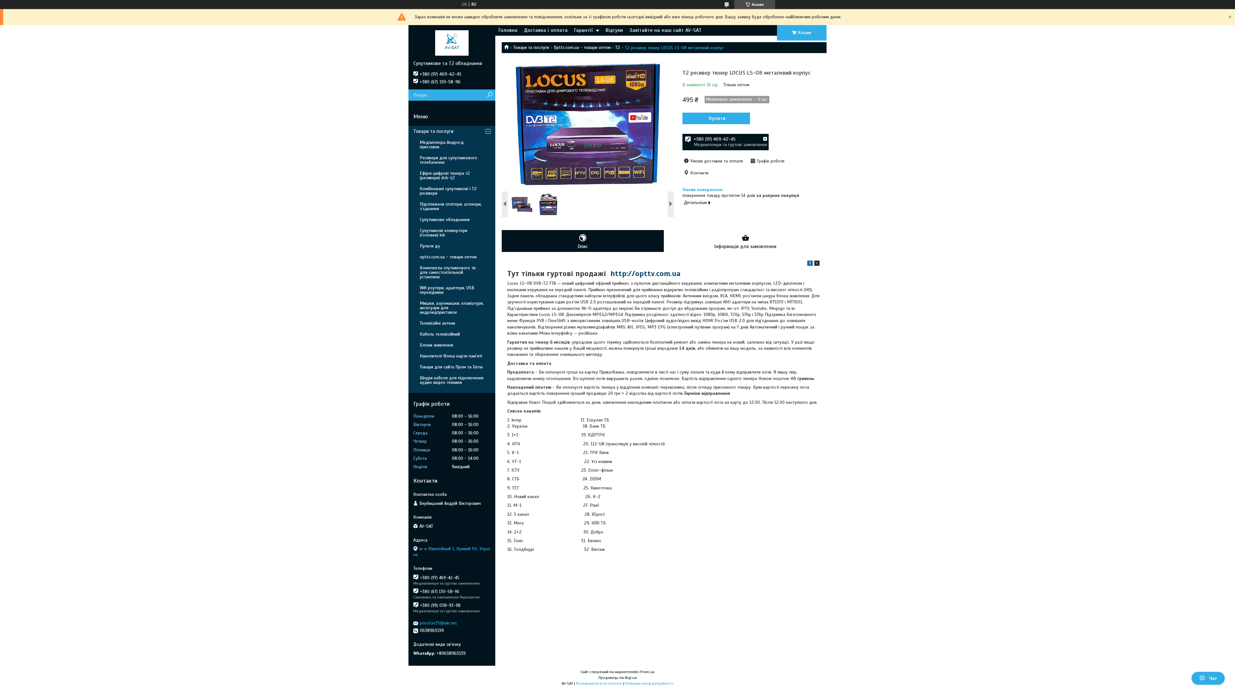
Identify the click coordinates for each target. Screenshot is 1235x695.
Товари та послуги (531, 47)
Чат (1213, 678)
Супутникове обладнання (445, 219)
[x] (816, 264)
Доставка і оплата (546, 30)
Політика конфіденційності (649, 683)
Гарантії (583, 30)
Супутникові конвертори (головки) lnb (443, 233)
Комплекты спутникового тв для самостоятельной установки (448, 272)
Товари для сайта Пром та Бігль (451, 367)
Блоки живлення (436, 345)
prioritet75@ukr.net (438, 623)
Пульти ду (430, 246)
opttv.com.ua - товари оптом (448, 257)
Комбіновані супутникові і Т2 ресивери (448, 191)
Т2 (617, 47)
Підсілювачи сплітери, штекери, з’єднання (451, 206)
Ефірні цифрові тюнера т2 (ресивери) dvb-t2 (445, 176)
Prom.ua (647, 672)
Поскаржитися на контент (599, 683)
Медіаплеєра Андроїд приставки (442, 145)
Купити (717, 118)
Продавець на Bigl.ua (618, 677)
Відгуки (614, 30)
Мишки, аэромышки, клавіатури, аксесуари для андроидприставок (452, 308)
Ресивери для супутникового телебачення (448, 160)
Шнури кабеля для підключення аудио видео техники (451, 380)
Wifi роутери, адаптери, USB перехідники (447, 290)
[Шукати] (489, 95)
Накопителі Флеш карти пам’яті (451, 356)
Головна (508, 30)
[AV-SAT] (451, 43)
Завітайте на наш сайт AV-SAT (665, 30)
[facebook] (810, 264)
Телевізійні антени (437, 323)
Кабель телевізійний (440, 334)
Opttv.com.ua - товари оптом (582, 47)
